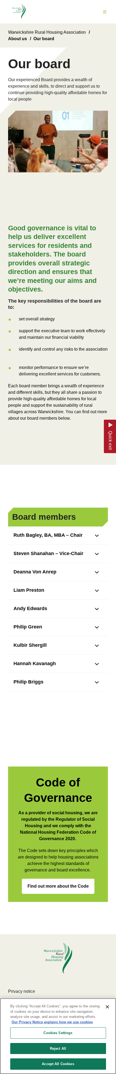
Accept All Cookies (58, 1064)
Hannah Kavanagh (34, 663)
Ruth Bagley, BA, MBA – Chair (48, 535)
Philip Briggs (28, 682)
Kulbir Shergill (30, 645)
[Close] (107, 1007)
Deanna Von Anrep (34, 571)
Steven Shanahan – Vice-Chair (48, 553)
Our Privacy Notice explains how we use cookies (52, 1022)
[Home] (19, 11)
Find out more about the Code (58, 886)
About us (17, 38)
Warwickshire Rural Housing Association (47, 32)
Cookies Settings (57, 1033)
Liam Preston (28, 590)
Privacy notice (21, 991)
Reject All (58, 1048)
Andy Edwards (30, 608)
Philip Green (27, 627)
